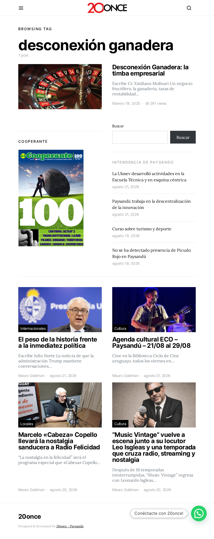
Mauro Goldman (31, 375)
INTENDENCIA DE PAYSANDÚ (143, 162)
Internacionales (32, 328)
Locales (26, 424)
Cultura (120, 328)
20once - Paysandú (70, 526)
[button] (199, 513)
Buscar (118, 126)
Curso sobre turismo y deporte (141, 228)
